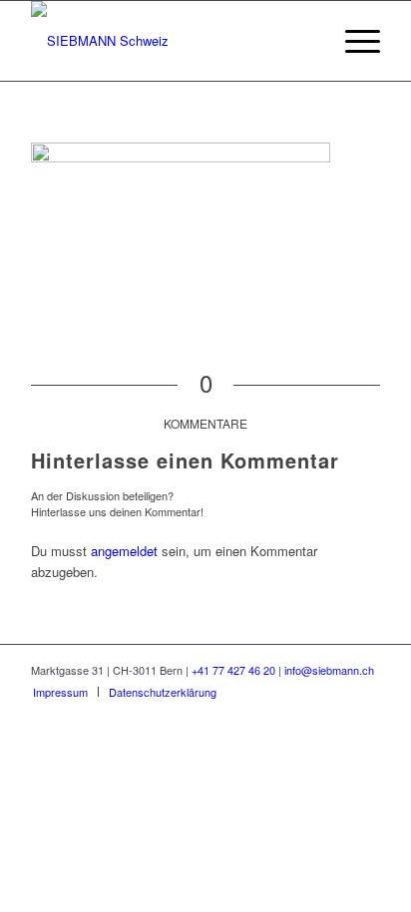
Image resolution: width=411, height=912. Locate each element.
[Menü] (352, 41)
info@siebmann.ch (329, 670)
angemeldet (124, 550)
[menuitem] (60, 692)
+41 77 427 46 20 (233, 670)
